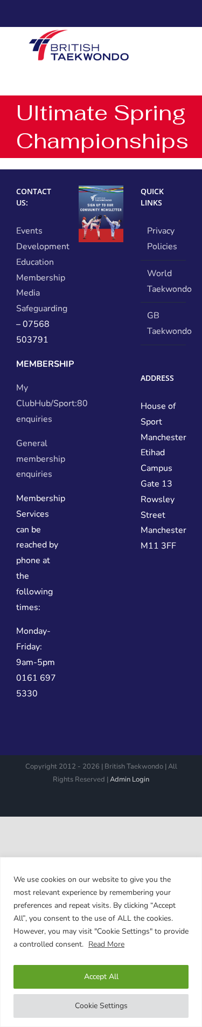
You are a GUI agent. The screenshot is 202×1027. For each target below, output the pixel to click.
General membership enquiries (40, 459)
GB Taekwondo (163, 323)
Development (42, 246)
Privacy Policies (162, 238)
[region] (101, 942)
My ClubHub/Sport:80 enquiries (52, 403)
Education (35, 262)
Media (28, 293)
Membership (40, 278)
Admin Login (129, 779)
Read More (106, 944)
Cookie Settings (101, 1006)
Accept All (101, 976)
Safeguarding (41, 308)
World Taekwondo (163, 281)
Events (29, 231)
